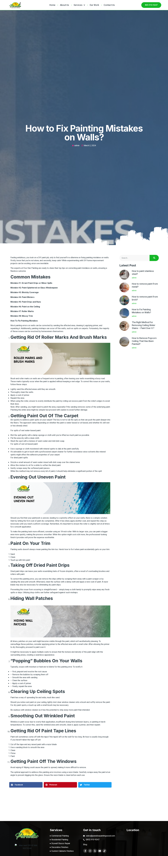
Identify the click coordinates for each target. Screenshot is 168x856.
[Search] (154, 258)
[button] (26, 785)
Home (52, 5)
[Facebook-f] (85, 851)
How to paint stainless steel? (143, 272)
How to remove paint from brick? (145, 298)
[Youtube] (100, 851)
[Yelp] (95, 851)
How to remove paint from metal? (145, 285)
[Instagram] (90, 851)
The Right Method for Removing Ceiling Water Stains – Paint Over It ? (143, 325)
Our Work (94, 5)
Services (78, 5)
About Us (64, 5)
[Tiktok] (104, 851)
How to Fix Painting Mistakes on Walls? (141, 311)
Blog (85, 844)
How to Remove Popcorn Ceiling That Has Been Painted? (144, 341)
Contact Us (109, 5)
